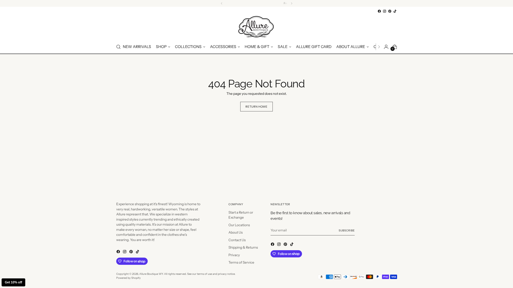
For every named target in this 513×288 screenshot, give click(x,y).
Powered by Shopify (128, 277)
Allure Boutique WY (151, 273)
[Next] (291, 3)
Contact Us (237, 240)
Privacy (234, 255)
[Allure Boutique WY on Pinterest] (390, 11)
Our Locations (239, 225)
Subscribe (347, 230)
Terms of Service (241, 262)
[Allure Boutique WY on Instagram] (384, 11)
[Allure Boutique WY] (256, 27)
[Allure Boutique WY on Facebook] (379, 11)
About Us (235, 232)
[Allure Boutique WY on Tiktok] (395, 11)
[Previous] (221, 3)
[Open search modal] (118, 47)
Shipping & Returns (243, 247)
